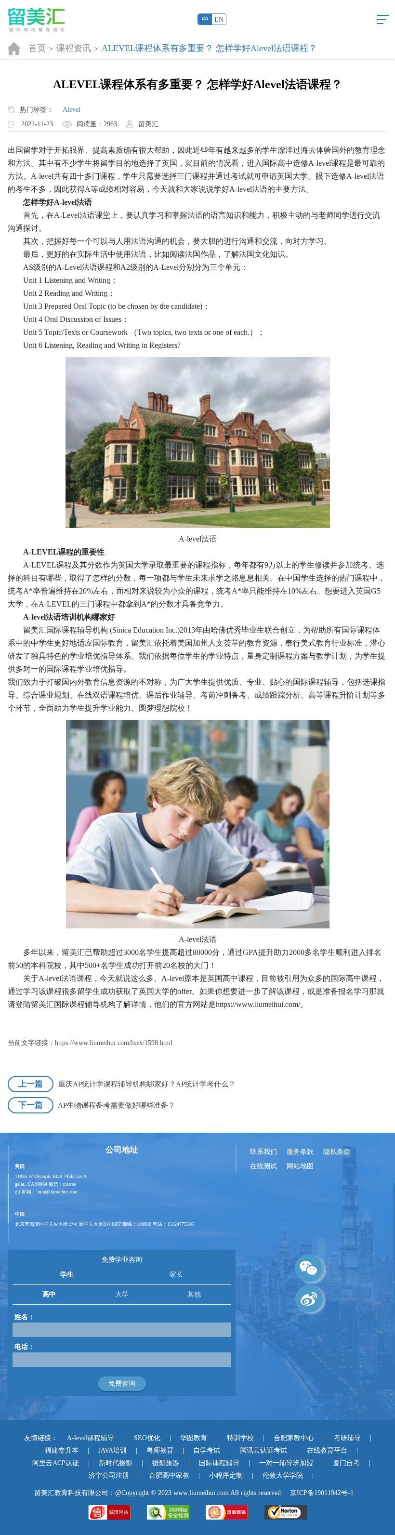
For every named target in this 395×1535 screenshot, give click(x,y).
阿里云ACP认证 (55, 1463)
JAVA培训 (112, 1450)
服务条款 (300, 1151)
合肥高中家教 (169, 1475)
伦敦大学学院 (283, 1475)
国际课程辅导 (219, 1463)
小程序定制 (226, 1475)
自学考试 (206, 1450)
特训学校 (240, 1438)
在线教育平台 (327, 1450)
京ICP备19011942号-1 (322, 1492)
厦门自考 (346, 1463)
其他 (194, 1294)
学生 (67, 1274)
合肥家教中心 (294, 1438)
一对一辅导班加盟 (286, 1463)
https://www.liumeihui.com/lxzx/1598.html (113, 1042)
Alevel (71, 109)
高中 (49, 1294)
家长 (176, 1274)
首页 (37, 48)
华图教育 (193, 1438)
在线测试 (263, 1166)
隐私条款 (336, 1151)
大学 (122, 1294)
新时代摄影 (115, 1463)
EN (219, 19)
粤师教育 (159, 1450)
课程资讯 (73, 48)
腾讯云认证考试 (263, 1450)
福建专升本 (62, 1450)
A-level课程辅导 (90, 1438)
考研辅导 (347, 1438)
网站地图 (300, 1166)
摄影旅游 (165, 1463)
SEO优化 (147, 1438)
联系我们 (263, 1151)
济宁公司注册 (109, 1475)
